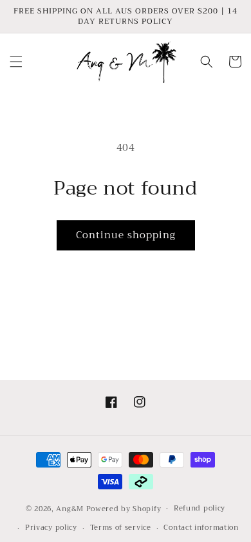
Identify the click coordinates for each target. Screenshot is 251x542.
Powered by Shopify (124, 508)
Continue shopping (126, 235)
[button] (16, 62)
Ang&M (70, 508)
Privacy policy (51, 527)
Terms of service (120, 527)
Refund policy (199, 508)
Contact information (200, 527)
